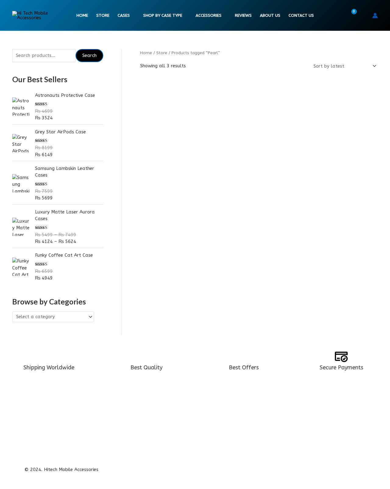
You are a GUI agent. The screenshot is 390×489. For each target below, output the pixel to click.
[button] (363, 15)
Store (102, 15)
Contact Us (301, 15)
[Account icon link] (375, 15)
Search (89, 55)
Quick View (177, 182)
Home (82, 15)
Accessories (209, 15)
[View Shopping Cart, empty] (350, 15)
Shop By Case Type (162, 15)
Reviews (243, 15)
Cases (124, 15)
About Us (270, 15)
